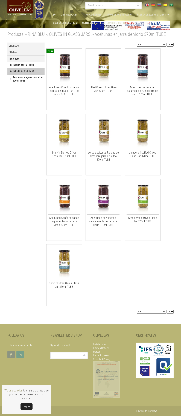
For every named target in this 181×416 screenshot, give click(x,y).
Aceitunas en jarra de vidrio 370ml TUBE (130, 34)
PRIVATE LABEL (93, 14)
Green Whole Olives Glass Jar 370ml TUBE (142, 219)
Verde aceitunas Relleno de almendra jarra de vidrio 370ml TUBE (103, 156)
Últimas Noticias (101, 348)
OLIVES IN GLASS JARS (69, 34)
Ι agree (26, 406)
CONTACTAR (88, 23)
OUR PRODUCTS (69, 14)
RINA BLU (36, 34)
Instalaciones (99, 344)
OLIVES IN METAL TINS (22, 65)
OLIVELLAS (14, 45)
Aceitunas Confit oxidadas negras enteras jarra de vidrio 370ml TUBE (64, 221)
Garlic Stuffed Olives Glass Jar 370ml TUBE (64, 285)
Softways (152, 410)
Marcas (96, 351)
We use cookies (13, 390)
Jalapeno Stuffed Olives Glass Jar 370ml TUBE (142, 154)
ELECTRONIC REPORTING (113, 23)
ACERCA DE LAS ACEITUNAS (151, 14)
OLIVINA (13, 52)
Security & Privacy (101, 359)
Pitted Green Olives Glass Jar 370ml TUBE (103, 89)
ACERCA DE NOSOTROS (65, 23)
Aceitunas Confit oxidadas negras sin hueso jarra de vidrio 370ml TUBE (64, 91)
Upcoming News (101, 355)
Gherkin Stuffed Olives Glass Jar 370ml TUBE (64, 154)
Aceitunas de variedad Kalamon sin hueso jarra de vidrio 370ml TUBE (142, 91)
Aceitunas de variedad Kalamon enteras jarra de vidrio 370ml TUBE (103, 221)
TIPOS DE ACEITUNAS (118, 14)
